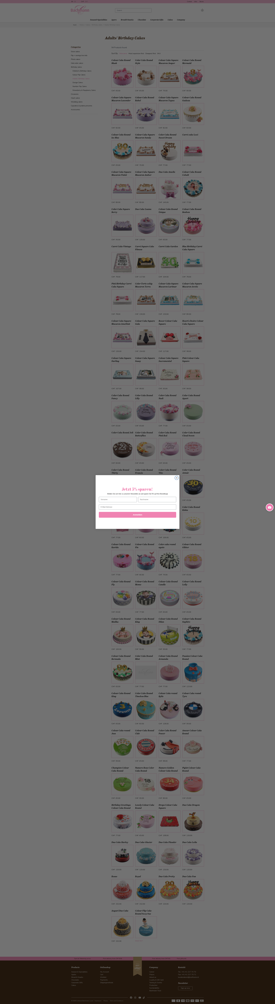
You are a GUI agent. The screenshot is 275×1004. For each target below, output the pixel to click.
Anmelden (137, 515)
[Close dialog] (177, 478)
